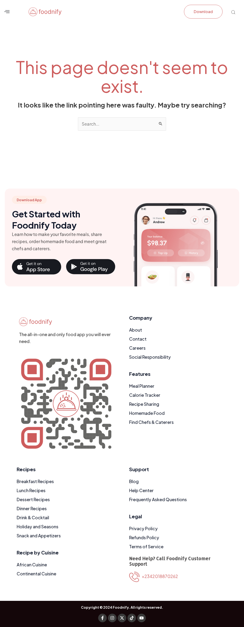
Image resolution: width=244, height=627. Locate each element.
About (135, 330)
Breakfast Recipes (35, 481)
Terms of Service (146, 546)
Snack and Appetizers (39, 535)
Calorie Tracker (144, 395)
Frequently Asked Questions (158, 499)
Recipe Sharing (144, 404)
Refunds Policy (144, 537)
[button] (6, 11)
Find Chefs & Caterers (151, 422)
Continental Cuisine (36, 573)
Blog (134, 481)
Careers (137, 348)
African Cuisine (32, 564)
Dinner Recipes (32, 508)
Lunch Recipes (31, 490)
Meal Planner (141, 386)
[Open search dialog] (233, 12)
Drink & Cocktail (33, 517)
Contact (138, 339)
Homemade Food (147, 413)
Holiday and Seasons (37, 526)
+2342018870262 (159, 576)
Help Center (141, 490)
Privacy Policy (143, 528)
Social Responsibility (150, 357)
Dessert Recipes (33, 499)
